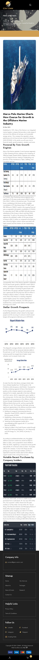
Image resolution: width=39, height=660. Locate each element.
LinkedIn (10, 628)
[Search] (30, 5)
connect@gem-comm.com (15, 562)
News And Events (15, 21)
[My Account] (9, 658)
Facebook (25, 628)
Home (5, 21)
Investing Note (12, 637)
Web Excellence (16, 648)
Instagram (11, 632)
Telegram (25, 632)
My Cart (30, 657)
